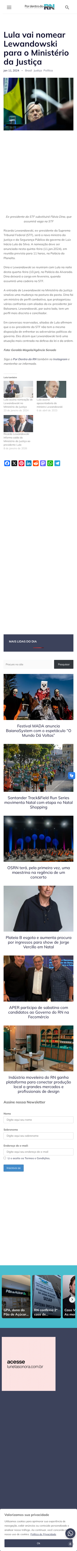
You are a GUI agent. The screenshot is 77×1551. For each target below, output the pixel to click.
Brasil (28, 70)
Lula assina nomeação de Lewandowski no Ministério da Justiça (18, 403)
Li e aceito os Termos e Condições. (29, 1158)
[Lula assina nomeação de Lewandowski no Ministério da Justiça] (18, 389)
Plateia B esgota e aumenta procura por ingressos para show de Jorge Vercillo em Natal (38, 942)
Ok (38, 1543)
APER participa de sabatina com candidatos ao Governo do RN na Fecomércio (38, 1012)
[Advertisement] (38, 174)
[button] (67, 7)
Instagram (60, 359)
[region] (38, 1530)
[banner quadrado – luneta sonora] (29, 1363)
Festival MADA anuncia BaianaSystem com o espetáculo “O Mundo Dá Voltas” (38, 730)
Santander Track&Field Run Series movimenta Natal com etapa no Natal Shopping (38, 802)
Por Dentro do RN (24, 359)
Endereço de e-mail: (16, 1145)
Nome (7, 1113)
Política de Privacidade (43, 1534)
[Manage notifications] (70, 1544)
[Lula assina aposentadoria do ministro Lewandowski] (51, 389)
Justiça (38, 70)
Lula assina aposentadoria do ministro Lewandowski (49, 403)
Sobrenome (11, 1129)
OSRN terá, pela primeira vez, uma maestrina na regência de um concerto (38, 872)
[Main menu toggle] (9, 7)
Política (48, 70)
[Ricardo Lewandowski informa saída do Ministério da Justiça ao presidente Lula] (18, 423)
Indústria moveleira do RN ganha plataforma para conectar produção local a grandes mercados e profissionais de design (38, 1084)
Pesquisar (64, 664)
